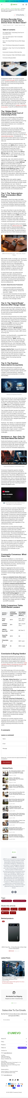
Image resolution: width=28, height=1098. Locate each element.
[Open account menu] (23, 4)
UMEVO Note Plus (17, 225)
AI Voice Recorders (15, 8)
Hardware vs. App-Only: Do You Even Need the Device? (14, 48)
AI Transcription (6, 981)
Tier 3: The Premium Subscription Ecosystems (13, 45)
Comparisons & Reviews (19, 900)
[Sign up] (25, 1020)
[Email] (15, 892)
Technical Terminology (7, 983)
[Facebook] (12, 892)
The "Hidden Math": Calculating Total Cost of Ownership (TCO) (13, 33)
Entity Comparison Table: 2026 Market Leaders (14, 55)
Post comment (6, 762)
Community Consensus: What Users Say (12, 52)
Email (13, 912)
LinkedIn (23, 909)
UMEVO (11, 1092)
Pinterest (6, 912)
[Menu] (1, 4)
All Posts (7, 8)
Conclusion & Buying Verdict (9, 57)
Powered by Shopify (17, 1092)
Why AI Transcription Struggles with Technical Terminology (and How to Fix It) (13, 978)
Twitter (15, 909)
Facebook (6, 909)
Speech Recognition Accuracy (17, 981)
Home (2, 8)
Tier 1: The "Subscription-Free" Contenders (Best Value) (13, 37)
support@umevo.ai (8, 1052)
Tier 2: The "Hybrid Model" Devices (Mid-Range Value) (14, 41)
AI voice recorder (10, 80)
